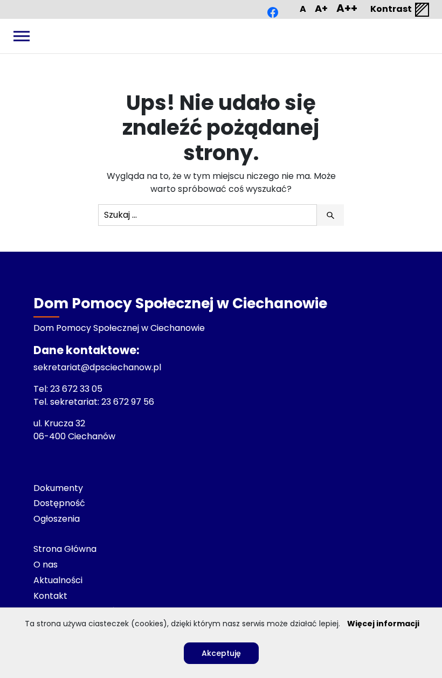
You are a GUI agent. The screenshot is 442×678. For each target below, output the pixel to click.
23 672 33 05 (77, 389)
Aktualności (57, 580)
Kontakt (50, 596)
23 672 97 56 (128, 402)
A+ (321, 8)
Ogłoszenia (56, 519)
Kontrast (391, 9)
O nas (45, 564)
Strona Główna (64, 549)
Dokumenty (58, 488)
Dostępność (59, 503)
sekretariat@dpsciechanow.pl (97, 367)
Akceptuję (221, 653)
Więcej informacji (383, 623)
